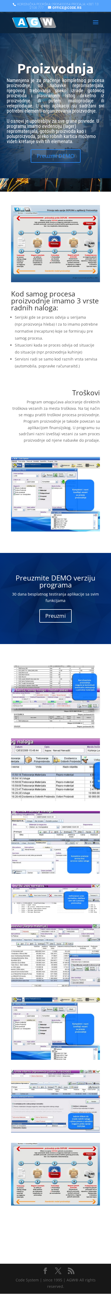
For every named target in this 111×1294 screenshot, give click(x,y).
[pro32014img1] (55, 1131)
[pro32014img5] (55, 872)
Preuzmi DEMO (56, 155)
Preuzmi (55, 615)
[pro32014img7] (55, 726)
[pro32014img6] (55, 799)
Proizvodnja (55, 68)
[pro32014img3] (55, 985)
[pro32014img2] (55, 1058)
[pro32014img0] (55, 1204)
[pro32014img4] (55, 912)
